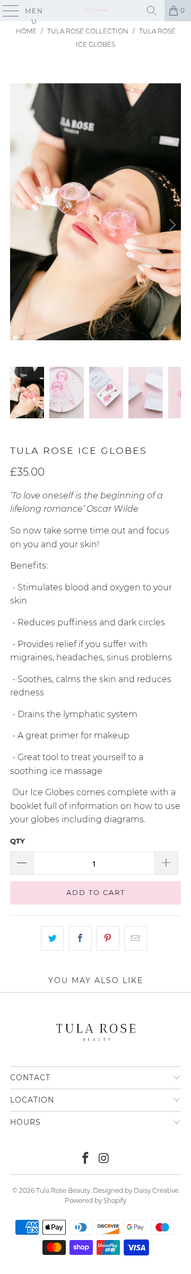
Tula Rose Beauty (63, 1190)
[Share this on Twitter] (52, 938)
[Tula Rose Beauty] (95, 10)
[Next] (170, 225)
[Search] (152, 10)
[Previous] (20, 225)
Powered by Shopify (95, 1200)
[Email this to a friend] (135, 938)
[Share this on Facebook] (79, 938)
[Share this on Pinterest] (108, 938)
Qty (17, 841)
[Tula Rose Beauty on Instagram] (104, 1159)
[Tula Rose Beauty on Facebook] (86, 1159)
